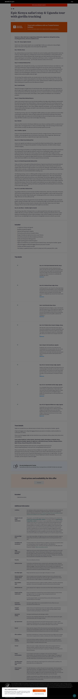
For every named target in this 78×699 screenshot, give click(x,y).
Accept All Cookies (39, 690)
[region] (24, 692)
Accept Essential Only (39, 693)
